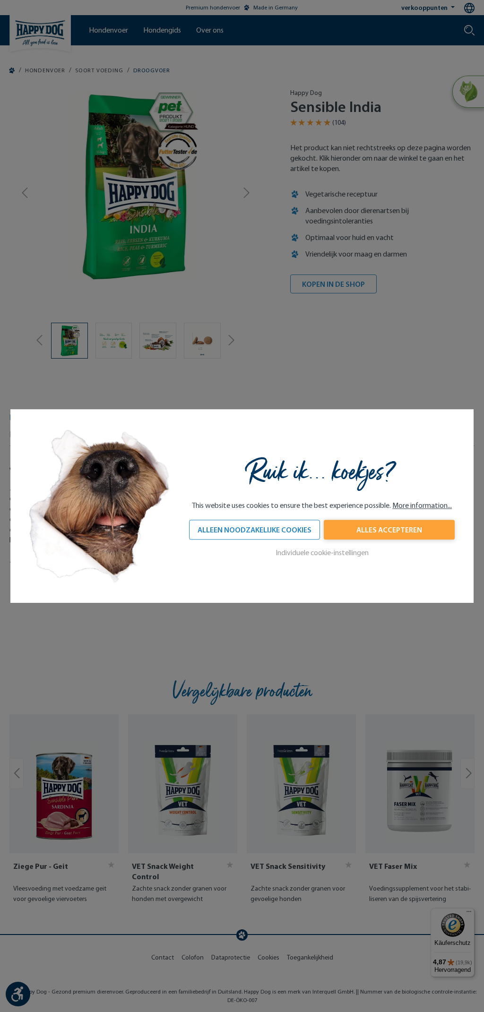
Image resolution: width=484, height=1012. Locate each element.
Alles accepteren (389, 529)
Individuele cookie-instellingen (322, 552)
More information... (422, 505)
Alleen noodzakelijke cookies (254, 529)
